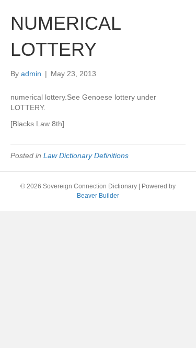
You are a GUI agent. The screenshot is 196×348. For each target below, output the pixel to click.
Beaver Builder (98, 195)
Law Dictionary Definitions (86, 155)
